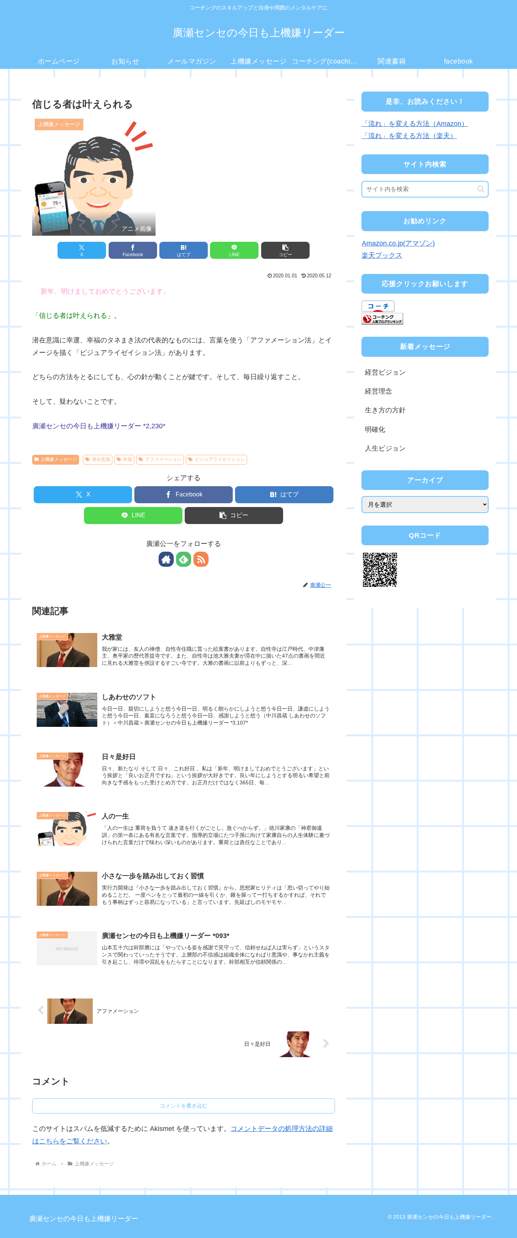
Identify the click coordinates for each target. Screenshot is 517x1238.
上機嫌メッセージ (58, 459)
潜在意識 (101, 459)
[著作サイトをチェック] (166, 559)
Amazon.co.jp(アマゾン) (398, 243)
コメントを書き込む (183, 1106)
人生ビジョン (385, 448)
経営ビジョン (385, 372)
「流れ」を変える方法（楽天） (409, 136)
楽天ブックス (381, 255)
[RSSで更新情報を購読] (201, 559)
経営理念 (378, 391)
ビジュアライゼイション (220, 459)
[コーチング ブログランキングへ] (382, 318)
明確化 (375, 429)
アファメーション (163, 459)
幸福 (127, 459)
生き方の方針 (385, 410)
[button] (285, 250)
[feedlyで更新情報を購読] (183, 559)
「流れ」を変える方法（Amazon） (414, 124)
